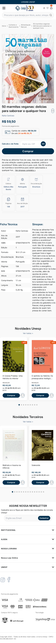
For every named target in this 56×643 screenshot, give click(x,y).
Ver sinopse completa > (25, 170)
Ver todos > (28, 333)
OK (43, 144)
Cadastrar (44, 518)
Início (4, 26)
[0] (51, 8)
